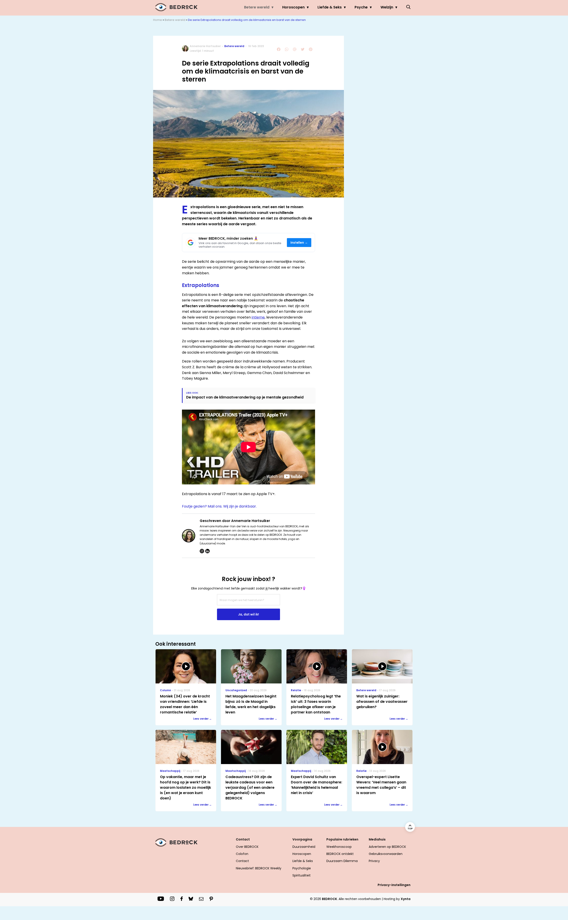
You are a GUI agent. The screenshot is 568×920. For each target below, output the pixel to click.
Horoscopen (293, 7)
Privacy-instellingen (394, 885)
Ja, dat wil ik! (248, 614)
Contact (242, 861)
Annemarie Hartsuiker (205, 46)
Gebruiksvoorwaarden (385, 854)
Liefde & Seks (330, 7)
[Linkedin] (207, 551)
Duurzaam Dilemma (342, 861)
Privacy (374, 861)
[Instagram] (202, 551)
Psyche (361, 7)
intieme (258, 317)
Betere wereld (256, 7)
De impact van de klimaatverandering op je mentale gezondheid (245, 397)
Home (157, 20)
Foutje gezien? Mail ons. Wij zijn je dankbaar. (219, 506)
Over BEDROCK (247, 846)
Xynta (405, 899)
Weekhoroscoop (339, 846)
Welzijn (387, 7)
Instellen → (299, 243)
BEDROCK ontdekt (340, 854)
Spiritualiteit (301, 875)
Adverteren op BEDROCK (387, 846)
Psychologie (301, 868)
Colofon (242, 854)
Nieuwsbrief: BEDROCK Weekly (258, 868)
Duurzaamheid (303, 846)
